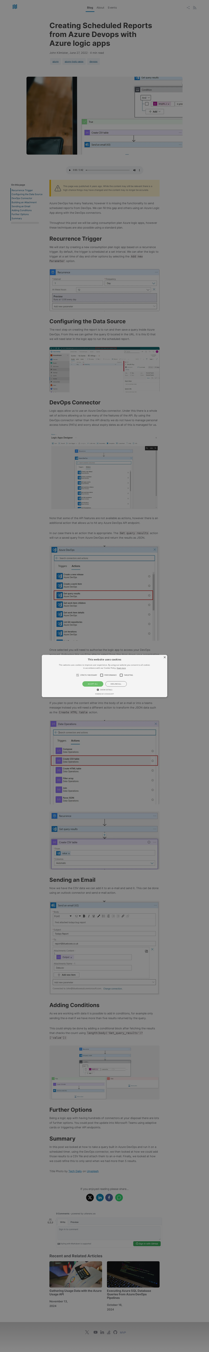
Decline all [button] (116, 684)
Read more (121, 668)
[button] (78, 675)
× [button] (164, 657)
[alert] (104, 676)
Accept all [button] (93, 684)
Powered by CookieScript (104, 694)
